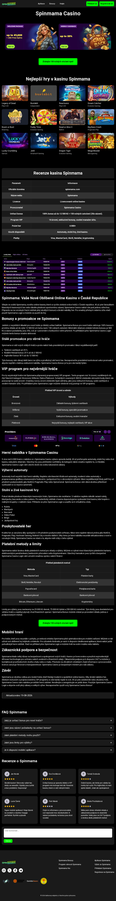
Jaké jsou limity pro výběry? (18, 742)
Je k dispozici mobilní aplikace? (20, 750)
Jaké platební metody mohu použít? (22, 735)
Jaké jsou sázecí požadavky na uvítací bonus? (27, 728)
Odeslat (8, 841)
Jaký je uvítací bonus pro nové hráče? (23, 720)
